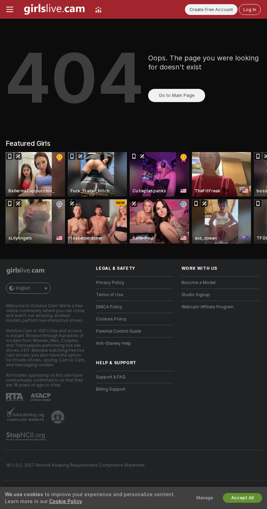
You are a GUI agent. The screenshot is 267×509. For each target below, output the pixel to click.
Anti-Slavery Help (113, 343)
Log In (249, 9)
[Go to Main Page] (54, 9)
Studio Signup (195, 294)
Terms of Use (109, 294)
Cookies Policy (111, 319)
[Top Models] (98, 9)
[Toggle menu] (9, 9)
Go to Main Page (176, 95)
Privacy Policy (110, 282)
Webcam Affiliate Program (207, 306)
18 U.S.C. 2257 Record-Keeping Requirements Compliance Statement (75, 465)
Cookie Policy (65, 501)
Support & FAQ (111, 377)
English (23, 288)
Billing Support (111, 389)
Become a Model (198, 282)
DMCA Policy (109, 306)
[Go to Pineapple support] (58, 417)
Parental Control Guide (118, 331)
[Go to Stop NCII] (26, 436)
